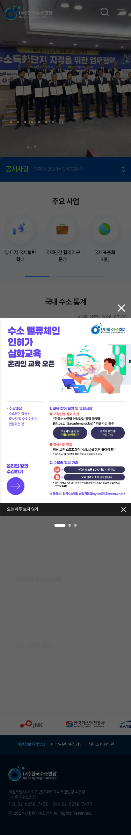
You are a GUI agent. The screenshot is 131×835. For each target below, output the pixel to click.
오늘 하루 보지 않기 (22, 509)
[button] (60, 525)
